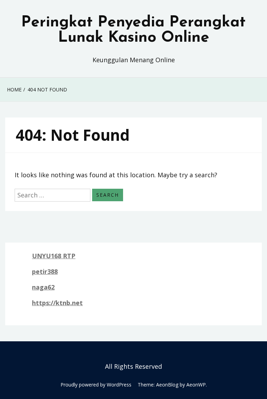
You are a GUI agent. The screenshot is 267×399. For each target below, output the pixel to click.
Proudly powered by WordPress (95, 384)
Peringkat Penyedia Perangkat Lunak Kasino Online (133, 30)
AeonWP (196, 384)
